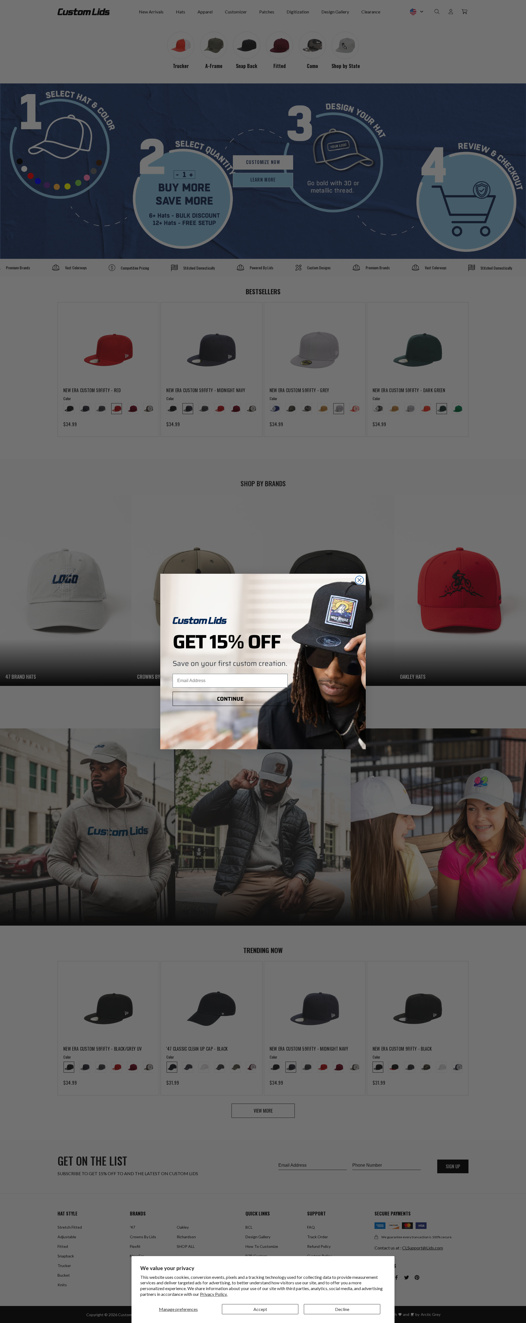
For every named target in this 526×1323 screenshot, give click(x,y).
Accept (260, 1309)
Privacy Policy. (213, 1294)
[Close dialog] (359, 580)
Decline (342, 1309)
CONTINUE (230, 698)
